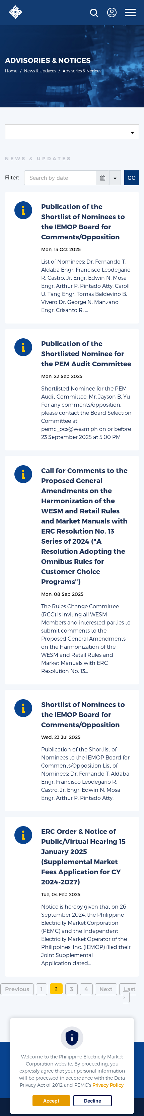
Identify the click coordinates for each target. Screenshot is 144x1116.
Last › (129, 993)
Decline (92, 1101)
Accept (51, 1101)
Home (11, 70)
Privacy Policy (108, 1085)
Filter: (12, 177)
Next (106, 989)
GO (132, 177)
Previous (17, 989)
